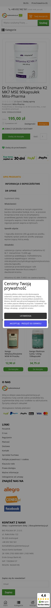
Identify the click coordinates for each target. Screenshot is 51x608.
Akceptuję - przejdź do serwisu (25, 323)
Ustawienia (25, 316)
